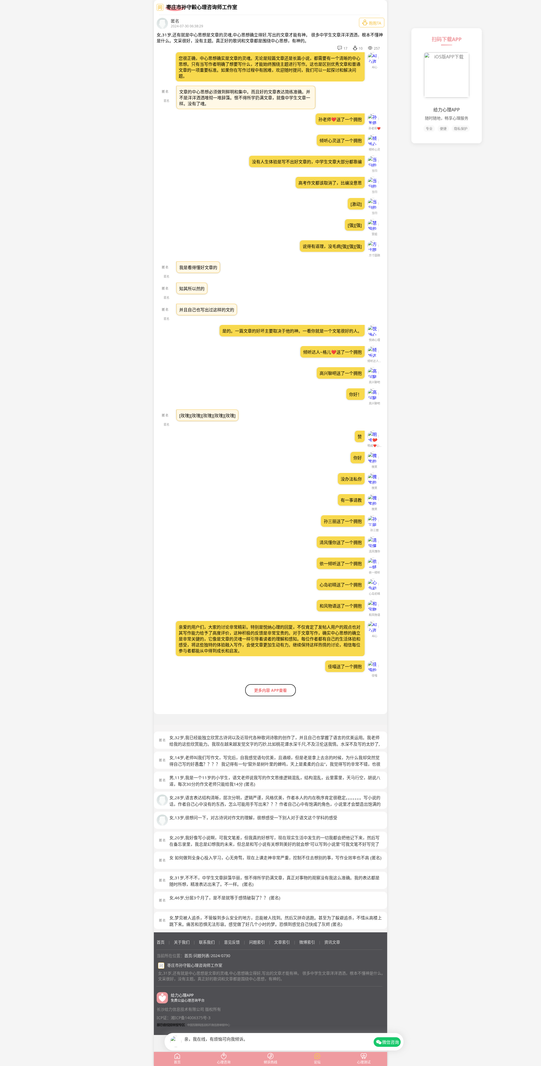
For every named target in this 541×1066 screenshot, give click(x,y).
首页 (161, 942)
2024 (215, 955)
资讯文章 (332, 942)
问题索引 (257, 942)
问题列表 (201, 955)
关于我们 (182, 942)
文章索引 (282, 942)
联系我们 (207, 942)
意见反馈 (232, 942)
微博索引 (307, 942)
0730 (225, 955)
